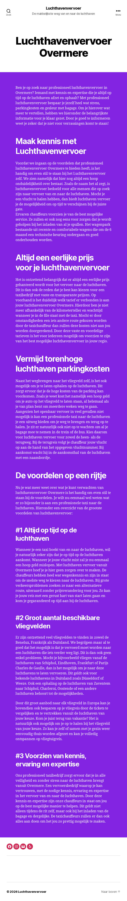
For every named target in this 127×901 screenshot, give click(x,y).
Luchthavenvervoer (63, 8)
